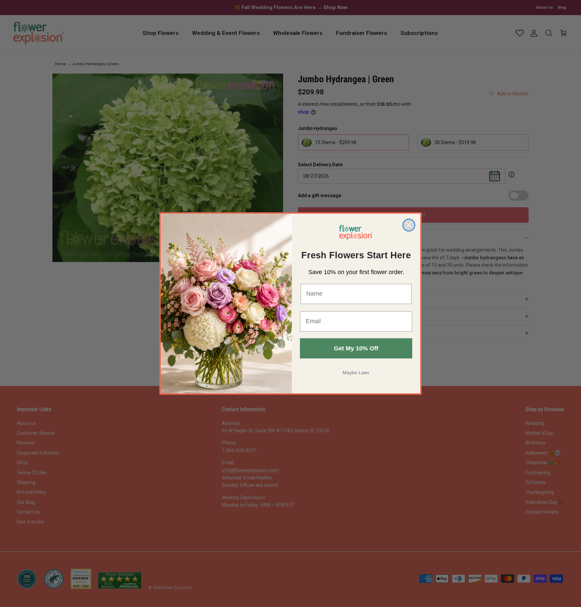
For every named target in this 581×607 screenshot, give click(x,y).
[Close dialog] (409, 225)
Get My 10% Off (356, 348)
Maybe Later (356, 372)
